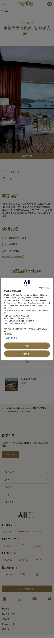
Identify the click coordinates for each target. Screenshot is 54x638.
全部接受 (27, 354)
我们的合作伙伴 (11, 338)
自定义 (27, 346)
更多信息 (8, 334)
